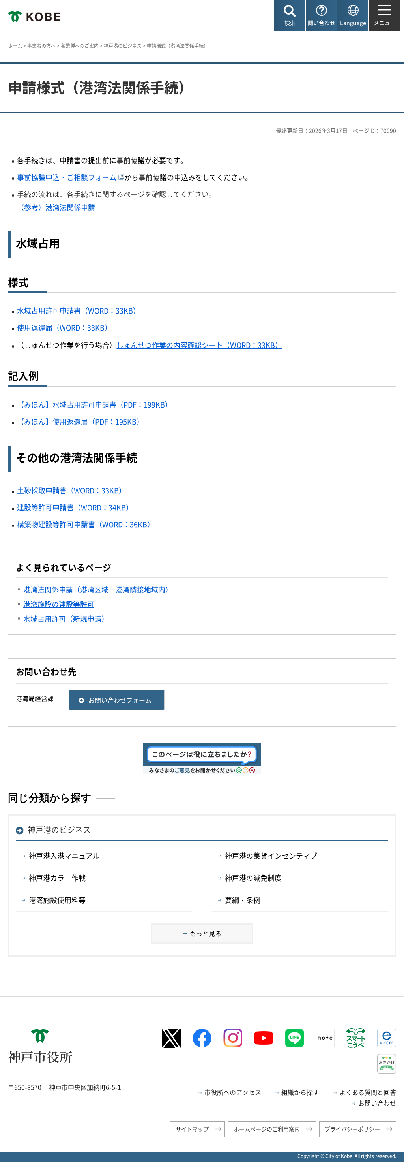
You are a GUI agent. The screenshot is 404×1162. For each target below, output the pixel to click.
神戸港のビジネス (123, 45)
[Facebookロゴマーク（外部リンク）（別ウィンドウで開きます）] (202, 1038)
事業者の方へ (41, 45)
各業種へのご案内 (80, 45)
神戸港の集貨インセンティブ (271, 855)
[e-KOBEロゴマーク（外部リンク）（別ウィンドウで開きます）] (386, 1038)
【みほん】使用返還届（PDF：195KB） (80, 421)
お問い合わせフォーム (120, 700)
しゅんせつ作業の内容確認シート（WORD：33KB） (199, 345)
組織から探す (300, 1092)
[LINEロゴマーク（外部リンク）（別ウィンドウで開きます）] (294, 1038)
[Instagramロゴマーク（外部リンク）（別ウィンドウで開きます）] (232, 1038)
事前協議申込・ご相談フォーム (66, 177)
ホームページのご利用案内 (267, 1129)
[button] (289, 15)
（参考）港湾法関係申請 (56, 207)
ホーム (15, 45)
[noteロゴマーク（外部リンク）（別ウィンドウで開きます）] (325, 1038)
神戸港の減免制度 (253, 877)
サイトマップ (192, 1129)
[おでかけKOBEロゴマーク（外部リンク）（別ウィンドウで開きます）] (386, 1063)
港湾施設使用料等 (57, 900)
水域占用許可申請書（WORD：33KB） (78, 310)
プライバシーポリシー (352, 1129)
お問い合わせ (377, 1102)
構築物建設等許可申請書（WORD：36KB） (85, 524)
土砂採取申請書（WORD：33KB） (71, 490)
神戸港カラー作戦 (57, 877)
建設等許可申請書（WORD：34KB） (75, 507)
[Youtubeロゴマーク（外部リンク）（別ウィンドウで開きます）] (263, 1038)
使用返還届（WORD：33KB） (64, 327)
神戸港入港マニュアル (64, 855)
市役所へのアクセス (232, 1092)
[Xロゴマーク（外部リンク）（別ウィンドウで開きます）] (171, 1038)
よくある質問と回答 (367, 1092)
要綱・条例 (242, 900)
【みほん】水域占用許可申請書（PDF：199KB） (94, 404)
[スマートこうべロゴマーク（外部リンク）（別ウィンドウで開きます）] (355, 1038)
